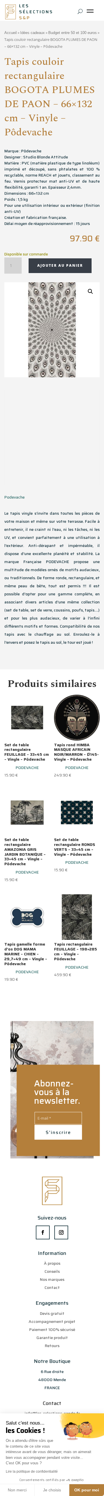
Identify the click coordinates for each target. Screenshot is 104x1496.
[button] (90, 291)
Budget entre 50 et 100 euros (72, 33)
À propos (52, 1263)
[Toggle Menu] (91, 13)
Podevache (14, 497)
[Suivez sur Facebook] (43, 1232)
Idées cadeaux (32, 33)
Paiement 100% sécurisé (52, 1329)
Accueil (10, 33)
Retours (52, 1345)
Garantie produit (52, 1337)
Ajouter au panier (60, 265)
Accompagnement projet (52, 1321)
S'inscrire (58, 1132)
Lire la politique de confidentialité (32, 1472)
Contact (52, 1287)
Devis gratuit (52, 1313)
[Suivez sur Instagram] (61, 1232)
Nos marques (52, 1279)
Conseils (52, 1271)
